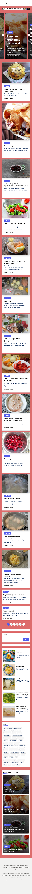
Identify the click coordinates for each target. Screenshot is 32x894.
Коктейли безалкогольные (20, 745)
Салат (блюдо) (7, 762)
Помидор (11, 757)
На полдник (6, 752)
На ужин (13, 754)
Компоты (5, 747)
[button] (13, 55)
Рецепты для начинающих (9, 759)
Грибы (14, 737)
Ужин (14, 764)
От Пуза (5, 3)
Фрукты (18, 764)
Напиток (22, 750)
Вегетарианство (7, 737)
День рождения (20, 737)
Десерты (5, 740)
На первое (7, 258)
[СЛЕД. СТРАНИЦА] (23, 624)
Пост (16, 757)
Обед (18, 754)
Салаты (7, 220)
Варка (14, 733)
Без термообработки (8, 728)
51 (20, 624)
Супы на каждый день (12, 536)
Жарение (20, 740)
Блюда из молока (7, 733)
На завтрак (22, 747)
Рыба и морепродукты (20, 759)
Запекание (17, 742)
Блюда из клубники (16, 730)
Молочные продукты (13, 747)
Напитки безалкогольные (14, 750)
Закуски (10, 742)
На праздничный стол (15, 752)
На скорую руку (7, 754)
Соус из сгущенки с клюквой (13, 595)
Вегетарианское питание (17, 735)
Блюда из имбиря (7, 730)
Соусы (6, 591)
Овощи (23, 754)
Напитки (10, 32)
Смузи (22, 762)
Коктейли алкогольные (8, 745)
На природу (23, 752)
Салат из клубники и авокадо (14, 223)
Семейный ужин (15, 762)
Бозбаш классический (12, 499)
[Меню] (29, 3)
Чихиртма (10, 8)
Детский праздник (13, 740)
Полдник (5, 757)
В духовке (19, 733)
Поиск (5, 634)
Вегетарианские (7, 735)
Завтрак (5, 742)
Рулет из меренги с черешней (13, 40)
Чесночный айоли (9, 611)
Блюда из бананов (17, 728)
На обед (5, 750)
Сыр (9, 764)
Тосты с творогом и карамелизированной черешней (16, 185)
